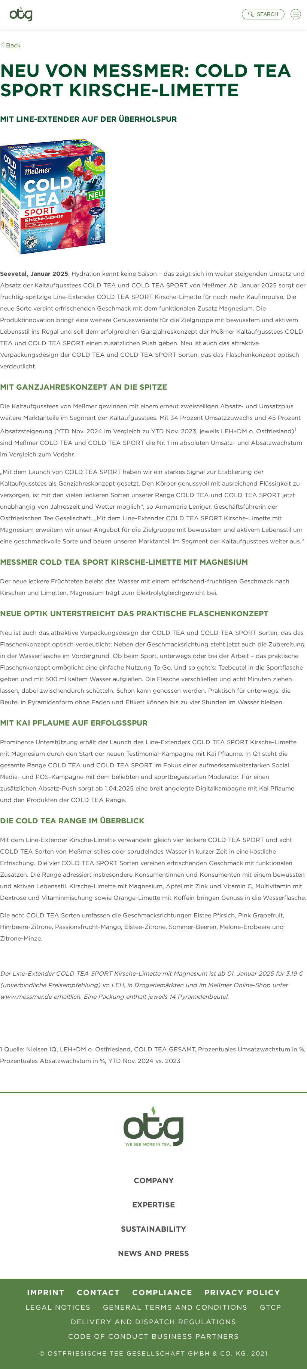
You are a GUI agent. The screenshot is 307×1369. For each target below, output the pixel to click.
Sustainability (153, 1229)
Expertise (153, 1204)
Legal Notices (58, 1307)
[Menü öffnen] (296, 14)
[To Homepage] (21, 14)
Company (154, 1180)
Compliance (162, 1292)
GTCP (271, 1307)
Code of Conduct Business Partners (153, 1336)
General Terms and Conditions (175, 1307)
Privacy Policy (242, 1292)
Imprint (46, 1292)
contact (98, 1292)
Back (13, 45)
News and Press (153, 1253)
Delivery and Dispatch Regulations (154, 1321)
